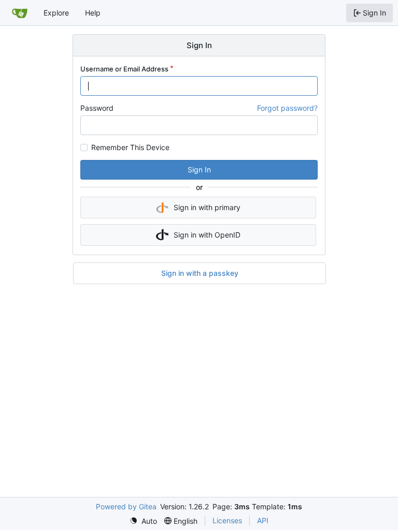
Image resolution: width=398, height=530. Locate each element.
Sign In (199, 169)
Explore (56, 12)
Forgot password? (287, 108)
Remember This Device (130, 147)
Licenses (227, 520)
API (262, 520)
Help (93, 12)
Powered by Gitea (126, 506)
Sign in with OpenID (207, 234)
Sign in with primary (207, 207)
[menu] (143, 521)
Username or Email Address (124, 69)
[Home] (19, 13)
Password (96, 108)
